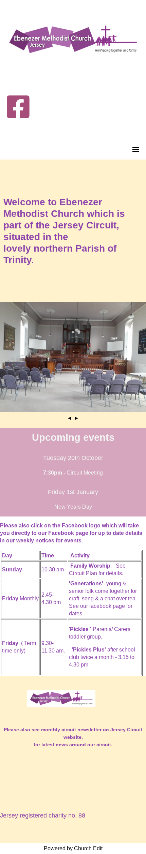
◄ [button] (69, 418)
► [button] (76, 418)
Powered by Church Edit (73, 848)
